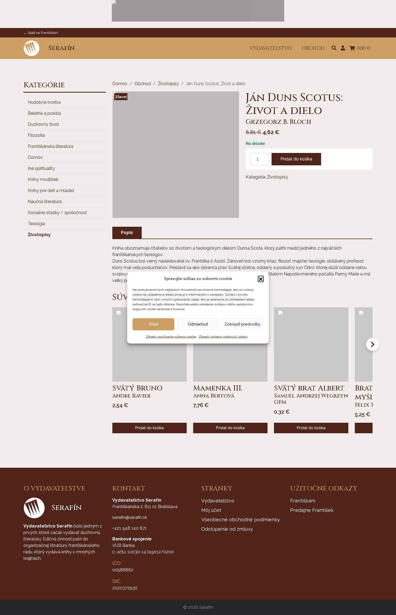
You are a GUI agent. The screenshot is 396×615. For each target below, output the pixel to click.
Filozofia (36, 135)
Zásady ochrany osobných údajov (223, 336)
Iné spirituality (41, 168)
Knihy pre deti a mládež (51, 190)
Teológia (36, 223)
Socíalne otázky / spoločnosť (57, 212)
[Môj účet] (343, 48)
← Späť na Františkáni (40, 33)
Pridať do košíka (296, 159)
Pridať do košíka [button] (149, 428)
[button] (260, 278)
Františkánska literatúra (50, 146)
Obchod (142, 83)
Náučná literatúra (45, 201)
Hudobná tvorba (44, 102)
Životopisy (39, 234)
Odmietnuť (198, 324)
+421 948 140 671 (129, 528)
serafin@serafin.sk (129, 517)
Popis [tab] (127, 232)
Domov (35, 157)
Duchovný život (43, 124)
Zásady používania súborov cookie (171, 336)
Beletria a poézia (44, 113)
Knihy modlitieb (43, 179)
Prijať (153, 324)
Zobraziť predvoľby (242, 324)
